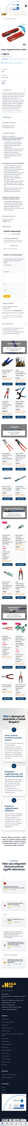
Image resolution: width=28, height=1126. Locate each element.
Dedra (3, 83)
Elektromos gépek (6, 1031)
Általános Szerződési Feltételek (9, 1074)
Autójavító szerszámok (7, 1028)
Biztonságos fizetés (7, 324)
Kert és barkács (5, 1038)
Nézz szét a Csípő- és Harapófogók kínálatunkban (14, 514)
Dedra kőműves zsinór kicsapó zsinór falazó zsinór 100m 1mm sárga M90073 (15, 961)
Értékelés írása (14, 245)
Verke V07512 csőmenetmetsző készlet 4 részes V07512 (15, 904)
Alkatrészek (4, 1025)
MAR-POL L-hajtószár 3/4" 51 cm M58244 (15, 920)
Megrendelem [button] (7, 384)
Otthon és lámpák (6, 1059)
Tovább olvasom (6, 117)
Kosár (3, 1087)
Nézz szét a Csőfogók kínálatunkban (14, 433)
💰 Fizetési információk (8, 133)
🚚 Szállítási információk (9, 122)
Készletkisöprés (5, 1019)
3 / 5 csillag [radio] (10, 267)
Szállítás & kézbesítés (8, 303)
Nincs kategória (5, 1056)
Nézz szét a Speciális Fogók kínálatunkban (14, 349)
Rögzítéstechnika (6, 1062)
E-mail (5, 290)
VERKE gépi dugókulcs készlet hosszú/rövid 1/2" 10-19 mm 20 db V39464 (13, 887)
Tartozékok (4, 1064)
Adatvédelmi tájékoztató (7, 1077)
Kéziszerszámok (5, 1041)
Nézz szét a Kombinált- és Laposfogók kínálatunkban (14, 615)
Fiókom (3, 1093)
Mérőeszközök (5, 1047)
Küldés (7, 296)
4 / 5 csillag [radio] (12, 267)
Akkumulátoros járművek (8, 1022)
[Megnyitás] (13, 6)
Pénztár (3, 1090)
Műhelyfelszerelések (7, 1050)
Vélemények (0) (6, 226)
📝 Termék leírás (6, 90)
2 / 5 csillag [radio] (7, 267)
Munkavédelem (5, 1053)
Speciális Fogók (5, 77)
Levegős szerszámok (6, 1044)
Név (5, 284)
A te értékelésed (8, 265)
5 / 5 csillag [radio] (15, 267)
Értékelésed (7, 271)
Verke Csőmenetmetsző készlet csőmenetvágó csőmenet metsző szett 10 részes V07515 (15, 943)
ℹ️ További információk (8, 216)
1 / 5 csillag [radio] (5, 267)
